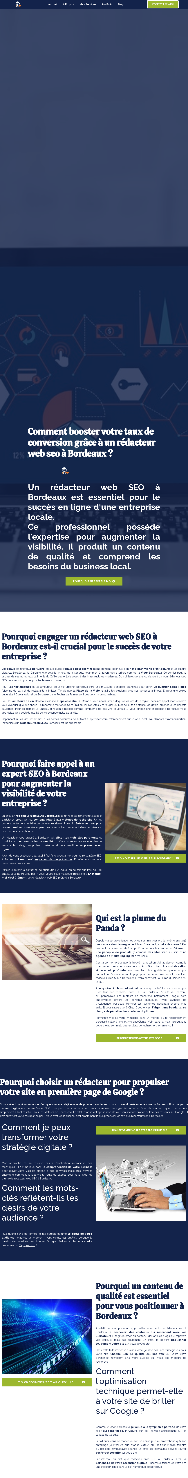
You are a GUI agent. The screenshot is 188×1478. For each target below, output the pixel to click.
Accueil (52, 4)
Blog (121, 4)
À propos (68, 4)
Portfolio (107, 4)
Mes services (87, 4)
